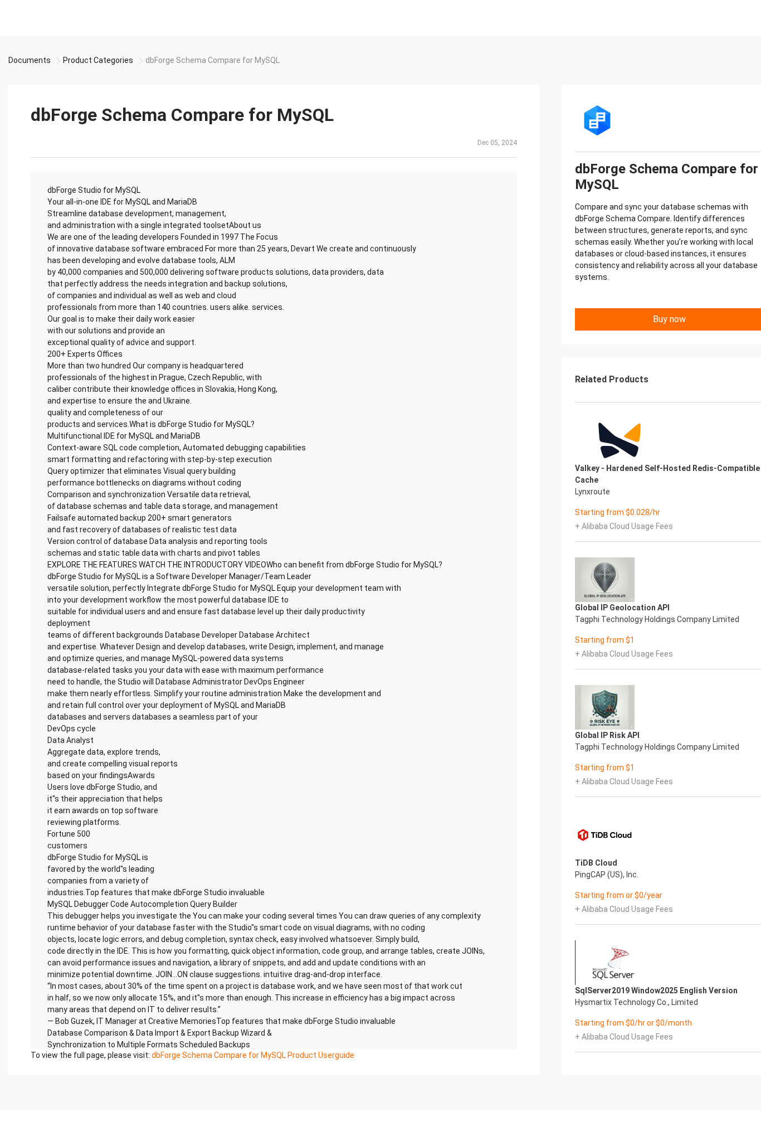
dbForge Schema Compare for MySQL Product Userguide (253, 1055)
